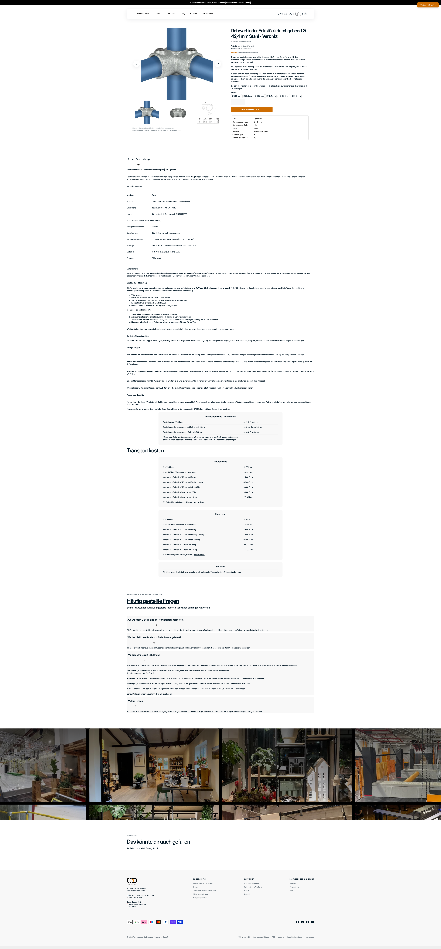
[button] (282, 13)
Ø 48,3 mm (284, 96)
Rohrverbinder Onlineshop (143, 937)
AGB (291, 890)
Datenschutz (294, 887)
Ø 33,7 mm (259, 96)
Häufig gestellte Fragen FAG (203, 883)
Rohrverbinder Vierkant (252, 887)
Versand (234, 53)
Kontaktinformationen (295, 937)
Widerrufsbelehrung (200, 894)
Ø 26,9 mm (247, 96)
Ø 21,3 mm (236, 96)
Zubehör (247, 894)
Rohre (246, 890)
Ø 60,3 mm (296, 96)
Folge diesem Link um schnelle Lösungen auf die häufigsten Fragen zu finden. (231, 711)
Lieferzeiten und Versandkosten (204, 890)
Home (134, 128)
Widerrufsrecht (244, 937)
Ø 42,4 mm (271, 96)
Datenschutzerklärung (261, 937)
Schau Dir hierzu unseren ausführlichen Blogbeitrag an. (149, 694)
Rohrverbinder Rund (251, 883)
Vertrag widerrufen (200, 898)
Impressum (294, 883)
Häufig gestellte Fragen (153, 600)
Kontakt (195, 887)
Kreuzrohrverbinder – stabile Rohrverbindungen (157, 128)
